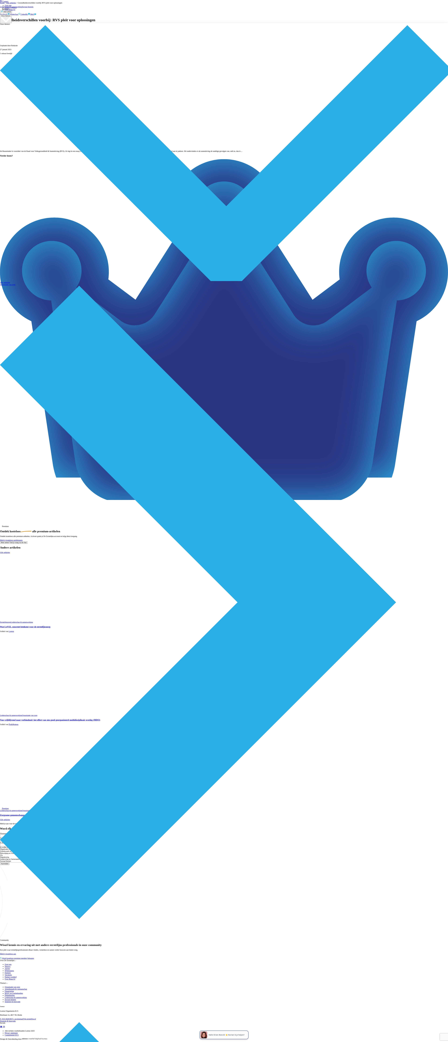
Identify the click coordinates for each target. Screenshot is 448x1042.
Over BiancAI (10, 10)
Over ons (8, 5)
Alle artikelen (5, 283)
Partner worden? (11, 8)
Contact (5, 1)
